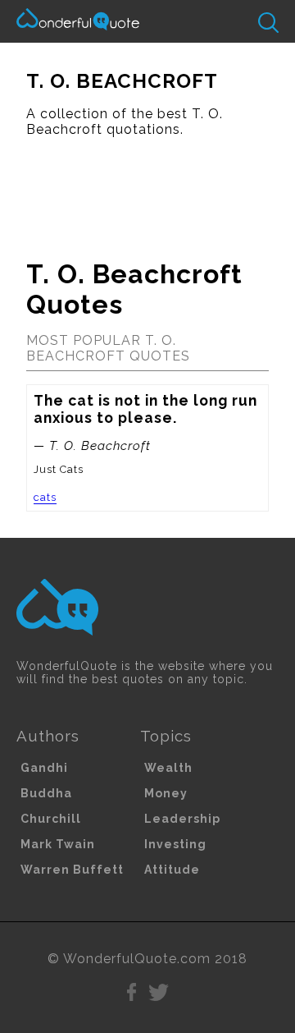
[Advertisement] (147, 191)
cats (45, 497)
